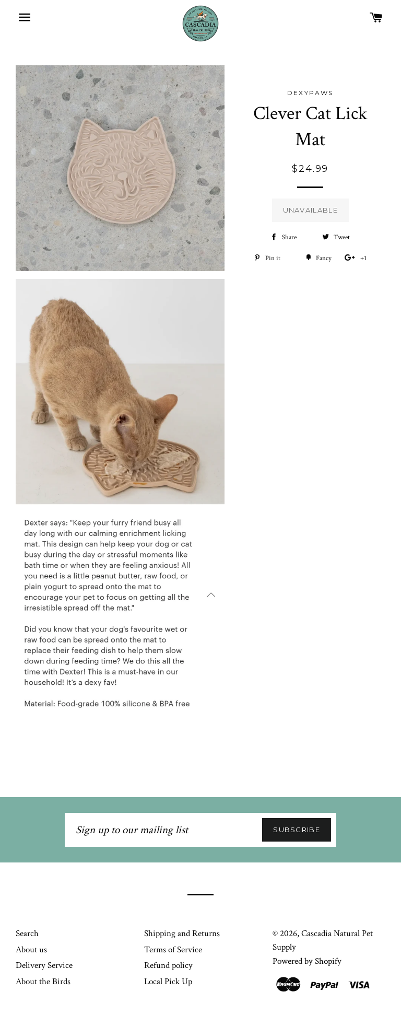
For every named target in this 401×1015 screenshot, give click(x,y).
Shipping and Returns (182, 933)
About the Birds (43, 981)
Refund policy (168, 965)
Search (27, 933)
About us (31, 949)
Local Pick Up (168, 981)
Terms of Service (173, 949)
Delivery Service (44, 965)
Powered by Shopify (307, 961)
